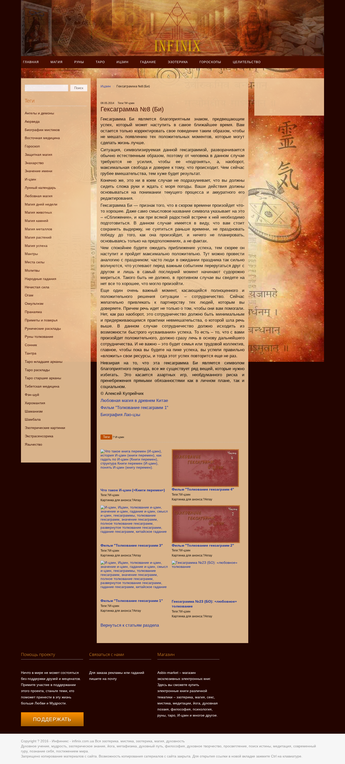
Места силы (34, 262)
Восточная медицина (42, 138)
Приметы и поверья (41, 320)
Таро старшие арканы (43, 378)
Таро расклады (37, 370)
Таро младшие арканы (43, 362)
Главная (31, 62)
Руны (79, 62)
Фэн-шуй (32, 395)
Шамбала (33, 419)
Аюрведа (32, 121)
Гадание (148, 62)
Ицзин (122, 62)
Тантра (30, 353)
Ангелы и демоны (39, 113)
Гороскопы (210, 62)
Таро (100, 62)
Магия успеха (36, 246)
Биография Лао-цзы (120, 414)
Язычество (33, 444)
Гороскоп (32, 146)
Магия (57, 62)
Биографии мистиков (42, 130)
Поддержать (52, 719)
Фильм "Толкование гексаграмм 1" (134, 407)
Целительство (247, 62)
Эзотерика (178, 62)
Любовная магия (39, 196)
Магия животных (38, 212)
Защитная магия (38, 154)
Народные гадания (40, 279)
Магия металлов (38, 229)
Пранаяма (33, 312)
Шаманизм (34, 411)
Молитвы (32, 270)
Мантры (31, 254)
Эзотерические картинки (45, 428)
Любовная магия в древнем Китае (134, 400)
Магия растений (38, 237)
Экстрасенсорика (39, 436)
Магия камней (36, 221)
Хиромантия (35, 403)
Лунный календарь (40, 188)
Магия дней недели (41, 204)
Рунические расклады (43, 328)
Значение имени (38, 171)
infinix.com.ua (83, 741)
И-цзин (30, 179)
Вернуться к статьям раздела (130, 625)
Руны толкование (39, 337)
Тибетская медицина (42, 386)
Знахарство (34, 163)
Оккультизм (34, 303)
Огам (29, 295)
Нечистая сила (37, 287)
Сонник (31, 345)
